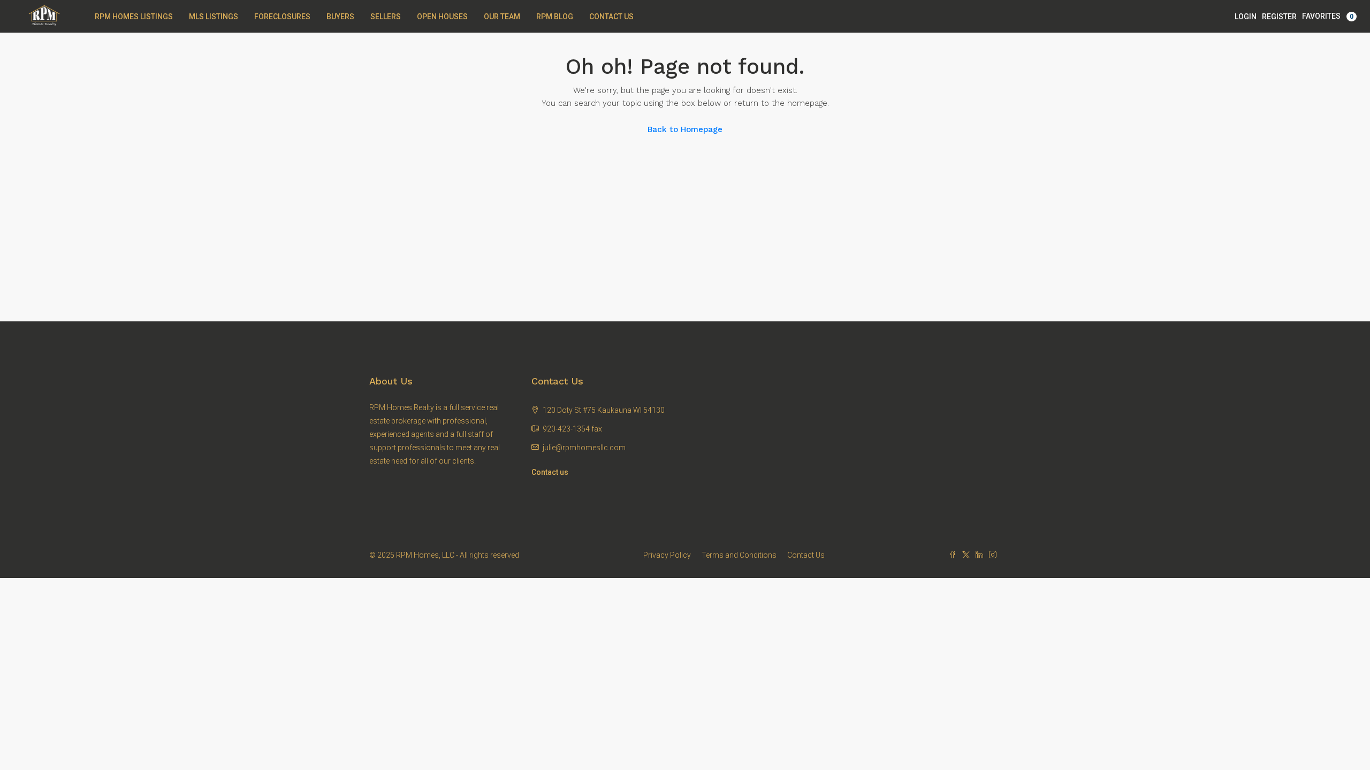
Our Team (502, 16)
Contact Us (611, 16)
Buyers (340, 16)
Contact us (549, 472)
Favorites (1327, 16)
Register (1279, 16)
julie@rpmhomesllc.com (584, 447)
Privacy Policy (667, 555)
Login (1246, 16)
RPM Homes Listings (134, 16)
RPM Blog (554, 16)
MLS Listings (213, 16)
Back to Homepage (685, 129)
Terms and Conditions (739, 555)
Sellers (385, 16)
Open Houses (442, 16)
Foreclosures (282, 16)
